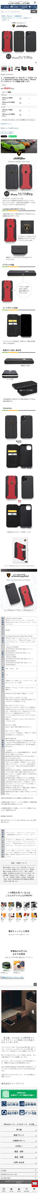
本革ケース (5, 20)
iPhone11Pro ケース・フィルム (12, 18)
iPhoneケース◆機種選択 (14, 16)
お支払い (18, 1146)
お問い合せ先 (19, 1162)
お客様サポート (19, 1140)
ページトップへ (35, 984)
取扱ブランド (19, 1135)
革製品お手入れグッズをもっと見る (13, 977)
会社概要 (3, 1171)
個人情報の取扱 (5, 1178)
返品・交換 (19, 1157)
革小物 (19, 1129)
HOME (3, 16)
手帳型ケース (27, 18)
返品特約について (6, 124)
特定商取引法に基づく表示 (9, 1174)
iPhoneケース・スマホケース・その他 (19, 1124)
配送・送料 (19, 1151)
